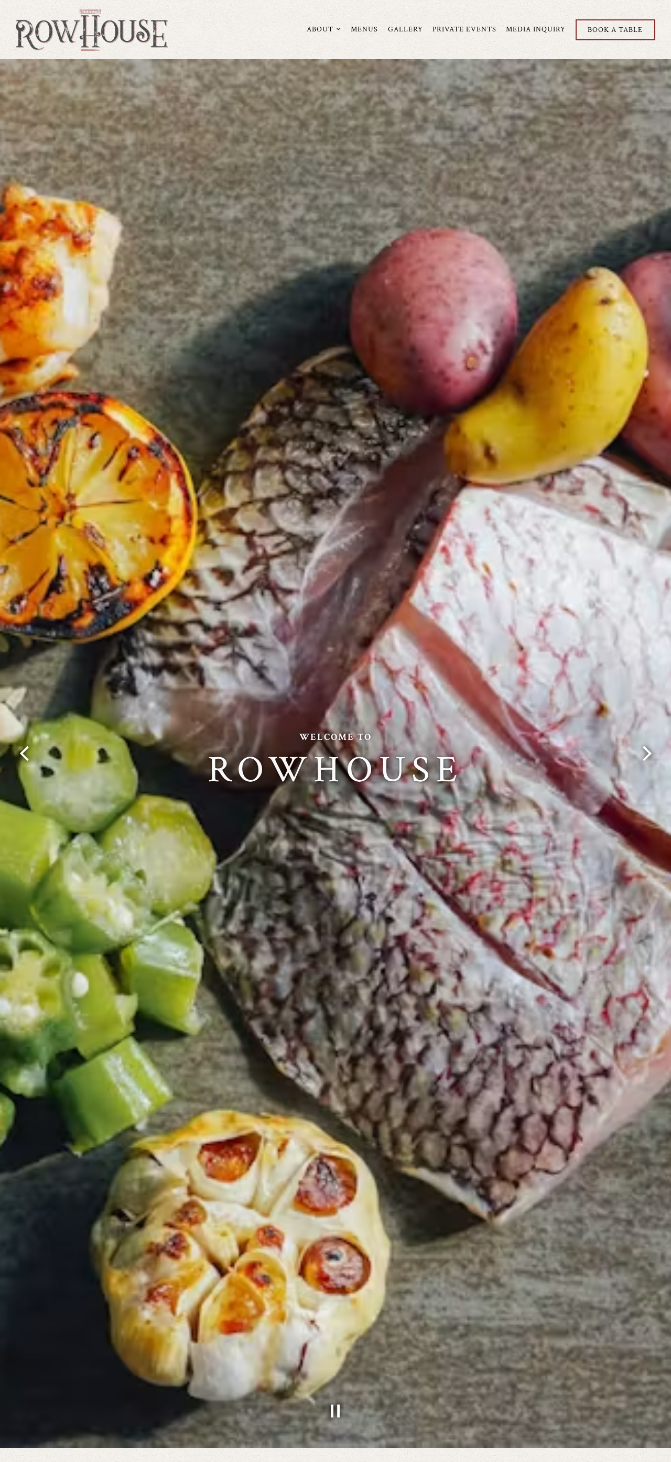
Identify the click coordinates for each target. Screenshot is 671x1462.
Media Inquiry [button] (536, 29)
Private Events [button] (464, 29)
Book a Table (615, 30)
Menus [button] (364, 29)
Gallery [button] (405, 29)
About (324, 29)
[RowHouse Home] (92, 29)
